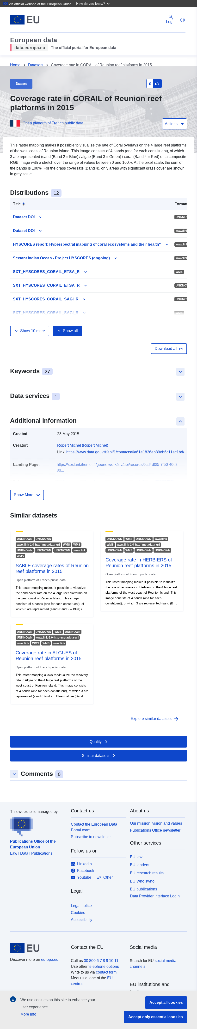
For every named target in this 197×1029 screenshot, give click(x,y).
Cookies (78, 913)
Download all (166, 349)
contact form (106, 972)
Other (108, 877)
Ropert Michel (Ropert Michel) (82, 445)
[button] (93, 3)
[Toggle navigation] (181, 45)
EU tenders (139, 865)
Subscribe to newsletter (91, 837)
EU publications (143, 889)
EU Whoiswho (142, 881)
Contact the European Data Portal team (94, 827)
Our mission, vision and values (156, 823)
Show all (70, 331)
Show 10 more (32, 331)
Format (180, 204)
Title (17, 204)
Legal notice (81, 906)
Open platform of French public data (53, 123)
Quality (96, 742)
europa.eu (49, 959)
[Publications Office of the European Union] (37, 826)
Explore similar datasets (155, 719)
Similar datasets (95, 756)
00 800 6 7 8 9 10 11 (101, 961)
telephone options (103, 966)
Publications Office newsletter (155, 830)
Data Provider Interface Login (155, 896)
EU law (136, 857)
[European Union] (37, 948)
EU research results (147, 873)
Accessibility (81, 920)
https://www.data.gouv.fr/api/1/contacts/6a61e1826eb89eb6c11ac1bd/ (125, 452)
